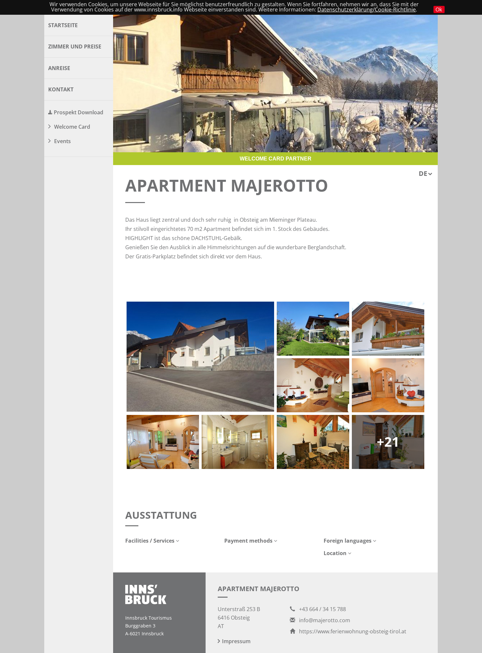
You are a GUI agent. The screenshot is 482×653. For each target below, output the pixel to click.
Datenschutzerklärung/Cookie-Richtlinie (366, 9)
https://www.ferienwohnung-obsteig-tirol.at (352, 631)
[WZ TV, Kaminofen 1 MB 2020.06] (388, 385)
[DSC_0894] (163, 442)
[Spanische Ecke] (313, 442)
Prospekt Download (78, 112)
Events (62, 141)
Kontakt (60, 89)
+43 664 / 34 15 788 (322, 609)
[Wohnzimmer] (313, 385)
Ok (438, 9)
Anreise (59, 68)
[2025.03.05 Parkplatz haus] (200, 357)
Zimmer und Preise (74, 46)
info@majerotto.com (324, 620)
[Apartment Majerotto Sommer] (313, 329)
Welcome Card (72, 126)
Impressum (236, 641)
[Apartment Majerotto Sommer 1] (388, 329)
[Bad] (238, 442)
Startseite (63, 25)
